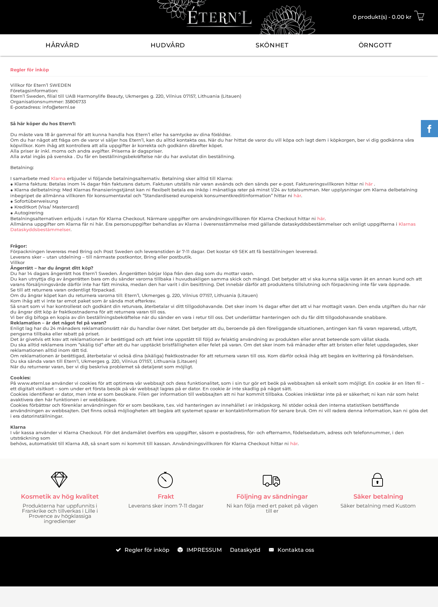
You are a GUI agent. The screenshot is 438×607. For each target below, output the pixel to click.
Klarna (58, 178)
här (369, 184)
